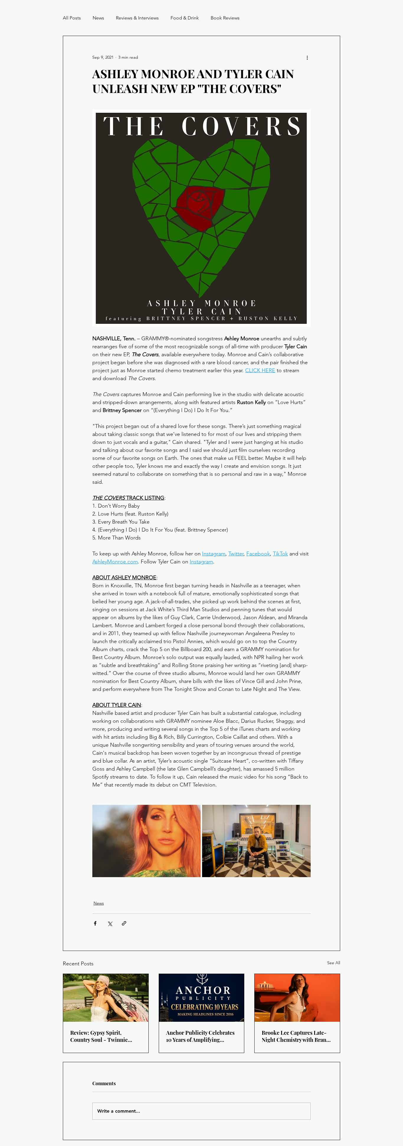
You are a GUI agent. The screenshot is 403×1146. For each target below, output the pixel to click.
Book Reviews (225, 18)
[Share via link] (124, 923)
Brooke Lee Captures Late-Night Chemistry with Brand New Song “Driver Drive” (296, 1036)
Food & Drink (185, 18)
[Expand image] (146, 841)
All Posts (72, 18)
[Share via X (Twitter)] (109, 923)
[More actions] (307, 57)
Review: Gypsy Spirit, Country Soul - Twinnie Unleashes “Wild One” (99, 1036)
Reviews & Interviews (137, 18)
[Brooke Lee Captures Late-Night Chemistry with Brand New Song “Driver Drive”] (297, 998)
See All (333, 962)
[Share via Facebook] (95, 923)
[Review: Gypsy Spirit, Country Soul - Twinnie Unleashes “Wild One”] (105, 998)
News (98, 18)
